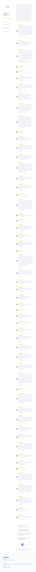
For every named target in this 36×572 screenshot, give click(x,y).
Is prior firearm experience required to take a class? (24, 534)
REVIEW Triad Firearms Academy (6, 28)
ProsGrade (5, 562)
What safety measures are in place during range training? (24, 538)
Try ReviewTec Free (6, 31)
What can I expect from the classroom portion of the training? (23, 530)
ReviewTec (4, 558)
